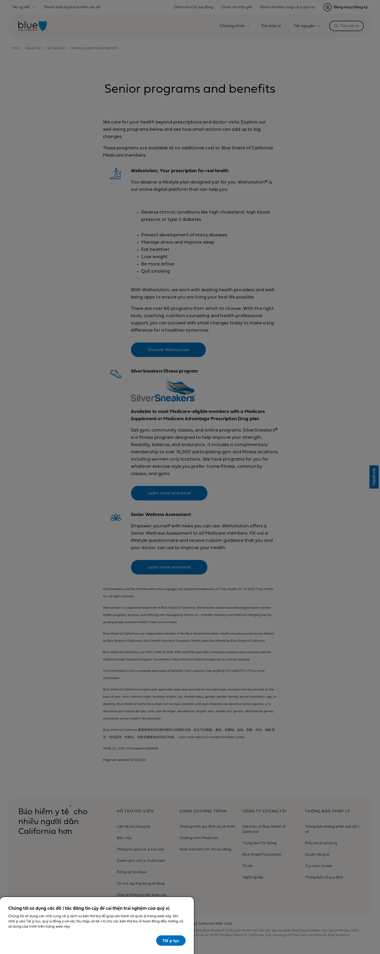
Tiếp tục (171, 941)
